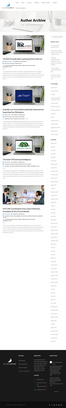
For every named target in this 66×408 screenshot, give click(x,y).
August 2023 (53, 244)
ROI (21, 63)
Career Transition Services (24, 371)
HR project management (15, 216)
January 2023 (54, 268)
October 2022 (54, 278)
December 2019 (54, 331)
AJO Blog (36, 2)
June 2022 (53, 292)
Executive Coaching (30, 65)
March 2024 (53, 219)
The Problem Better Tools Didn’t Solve (55, 46)
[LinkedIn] (54, 405)
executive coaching (9, 63)
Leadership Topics (7, 66)
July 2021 (53, 324)
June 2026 (53, 150)
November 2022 (54, 275)
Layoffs (52, 117)
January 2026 (54, 167)
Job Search (53, 113)
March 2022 (53, 303)
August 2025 (53, 185)
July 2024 (53, 205)
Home (17, 2)
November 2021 (54, 310)
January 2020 (54, 327)
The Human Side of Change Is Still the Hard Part (56, 69)
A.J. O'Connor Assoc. (58, 362)
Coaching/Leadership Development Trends (14, 65)
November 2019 (54, 334)
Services (29, 2)
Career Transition (55, 91)
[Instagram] (56, 405)
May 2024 (53, 212)
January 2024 (54, 226)
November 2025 (54, 174)
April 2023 (53, 258)
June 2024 (53, 209)
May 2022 (53, 296)
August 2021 (53, 320)
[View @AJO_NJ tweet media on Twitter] (51, 385)
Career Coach (54, 87)
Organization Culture (19, 118)
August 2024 (53, 202)
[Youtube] (59, 405)
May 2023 (53, 254)
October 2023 (54, 237)
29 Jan (54, 364)
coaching (6, 164)
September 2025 (54, 181)
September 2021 (54, 317)
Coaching (6, 166)
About (22, 2)
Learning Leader (54, 124)
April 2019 (53, 341)
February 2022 (54, 306)
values (5, 217)
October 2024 (54, 195)
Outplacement (54, 131)
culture (6, 216)
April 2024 (53, 216)
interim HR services (32, 216)
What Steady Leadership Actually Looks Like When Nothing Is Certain (56, 52)
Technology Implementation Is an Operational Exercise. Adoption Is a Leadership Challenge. (56, 61)
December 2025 (54, 171)
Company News (54, 103)
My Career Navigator (21, 8)
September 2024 (54, 199)
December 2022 (54, 271)
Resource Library (46, 2)
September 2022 (54, 282)
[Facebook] (49, 405)
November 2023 (54, 233)
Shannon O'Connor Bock (20, 61)
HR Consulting (21, 360)
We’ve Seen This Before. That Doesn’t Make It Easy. (56, 76)
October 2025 (54, 178)
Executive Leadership (55, 110)
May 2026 (53, 153)
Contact (55, 2)
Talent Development (22, 364)
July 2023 (53, 247)
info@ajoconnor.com (41, 389)
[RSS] (61, 405)
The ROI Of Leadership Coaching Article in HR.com (22, 59)
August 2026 (53, 143)
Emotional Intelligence (15, 164)
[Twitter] (51, 405)
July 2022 (53, 289)
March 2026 (53, 160)
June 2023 (53, 251)
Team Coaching (54, 134)
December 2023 (54, 230)
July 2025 (53, 188)
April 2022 (53, 299)
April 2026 (53, 157)
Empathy (6, 116)
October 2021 (54, 313)
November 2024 (54, 192)
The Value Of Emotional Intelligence (17, 159)
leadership (17, 63)
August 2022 (53, 285)
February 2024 (54, 223)
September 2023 (54, 240)
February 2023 (54, 265)
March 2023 (53, 261)
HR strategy (24, 216)
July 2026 (53, 146)
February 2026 (54, 164)
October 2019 (54, 338)
